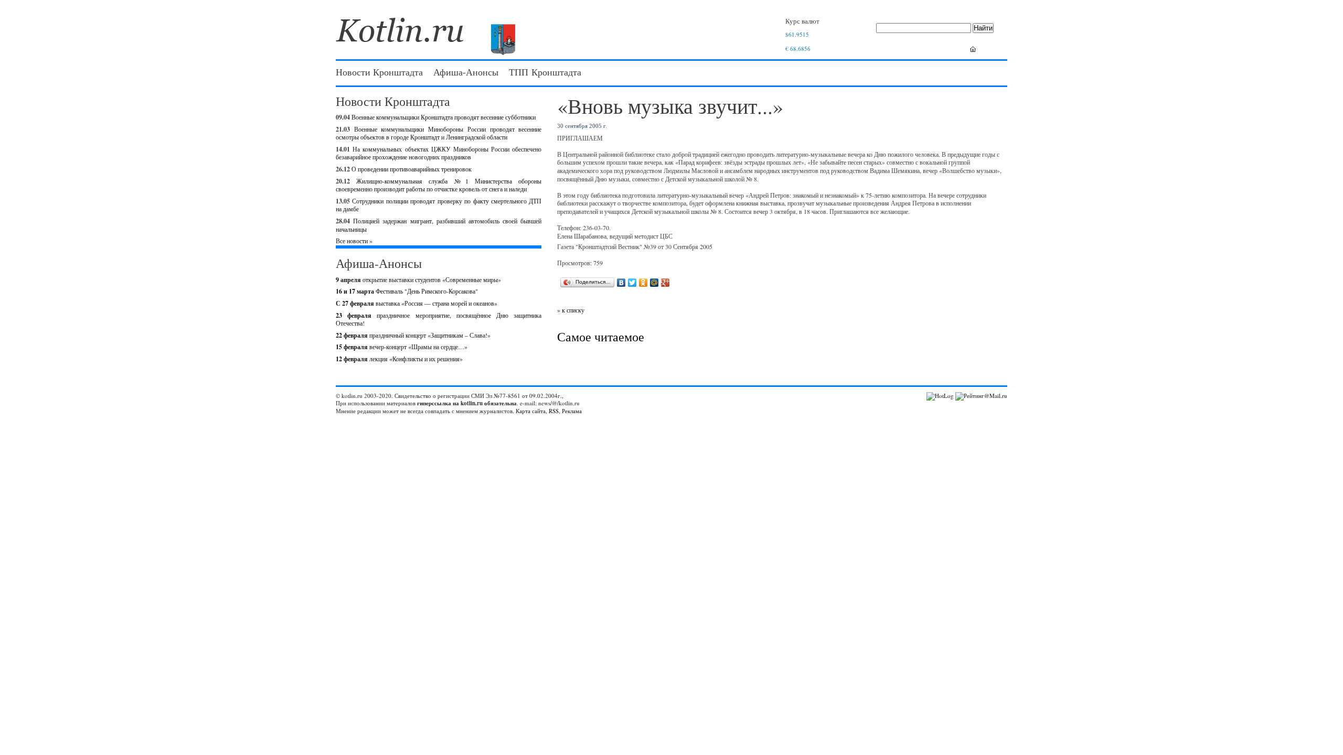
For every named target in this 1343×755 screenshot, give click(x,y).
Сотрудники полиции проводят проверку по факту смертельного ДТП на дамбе (438, 205)
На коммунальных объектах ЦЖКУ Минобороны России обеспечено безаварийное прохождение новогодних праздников (438, 153)
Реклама (572, 411)
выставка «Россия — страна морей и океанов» (416, 303)
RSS (554, 411)
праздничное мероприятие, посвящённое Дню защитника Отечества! (438, 319)
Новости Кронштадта (379, 72)
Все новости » (354, 240)
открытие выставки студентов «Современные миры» (418, 279)
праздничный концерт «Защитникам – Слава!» (413, 335)
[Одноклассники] (643, 282)
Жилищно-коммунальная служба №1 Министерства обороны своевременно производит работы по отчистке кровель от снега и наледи (438, 185)
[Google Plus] (665, 282)
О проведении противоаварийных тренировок (411, 169)
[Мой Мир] (654, 282)
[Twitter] (632, 282)
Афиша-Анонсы (465, 72)
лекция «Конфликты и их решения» (399, 358)
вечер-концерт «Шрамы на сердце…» (401, 346)
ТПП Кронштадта (545, 72)
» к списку (570, 310)
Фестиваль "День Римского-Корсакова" (407, 291)
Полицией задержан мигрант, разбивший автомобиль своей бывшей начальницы (438, 225)
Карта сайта (531, 411)
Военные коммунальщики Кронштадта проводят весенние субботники (443, 117)
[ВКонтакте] (621, 282)
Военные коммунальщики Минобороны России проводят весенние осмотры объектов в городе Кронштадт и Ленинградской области (438, 133)
